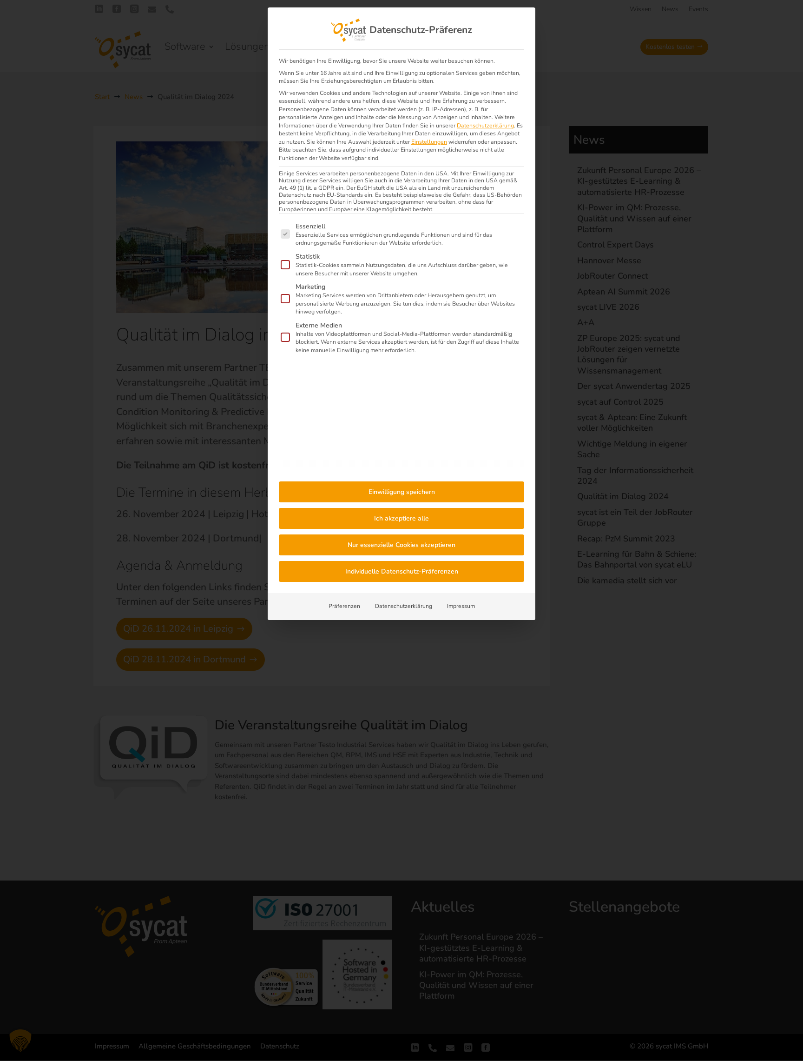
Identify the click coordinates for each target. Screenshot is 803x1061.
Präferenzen (344, 606)
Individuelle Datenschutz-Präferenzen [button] (401, 571)
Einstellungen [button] (429, 142)
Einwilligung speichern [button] (402, 491)
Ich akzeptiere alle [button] (401, 518)
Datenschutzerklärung (485, 125)
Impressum (461, 606)
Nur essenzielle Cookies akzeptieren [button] (401, 545)
